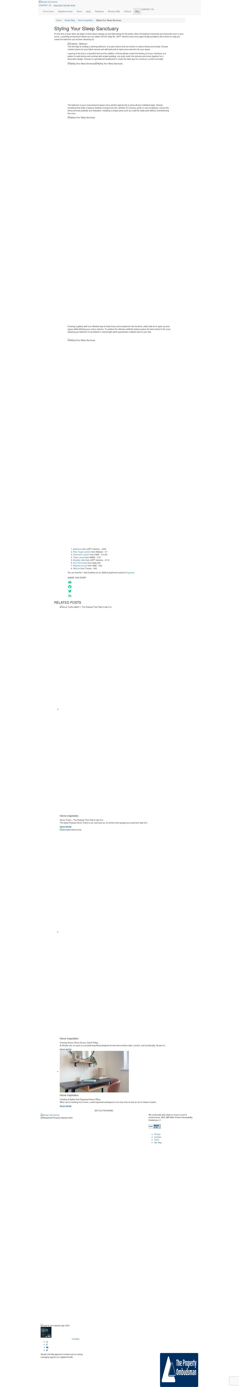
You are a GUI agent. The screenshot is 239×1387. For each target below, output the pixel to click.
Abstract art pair (80, 565)
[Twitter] (119, 591)
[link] (48, 1)
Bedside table (79, 560)
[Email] (119, 582)
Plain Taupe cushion (82, 551)
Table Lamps (79, 557)
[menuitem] (48, 11)
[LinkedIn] (119, 595)
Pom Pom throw (80, 562)
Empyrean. (130, 572)
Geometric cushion (81, 554)
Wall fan (76, 568)
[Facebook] (119, 587)
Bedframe (77, 549)
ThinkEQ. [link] (76, 1339)
